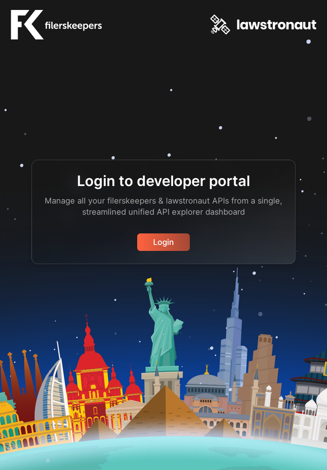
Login (163, 242)
